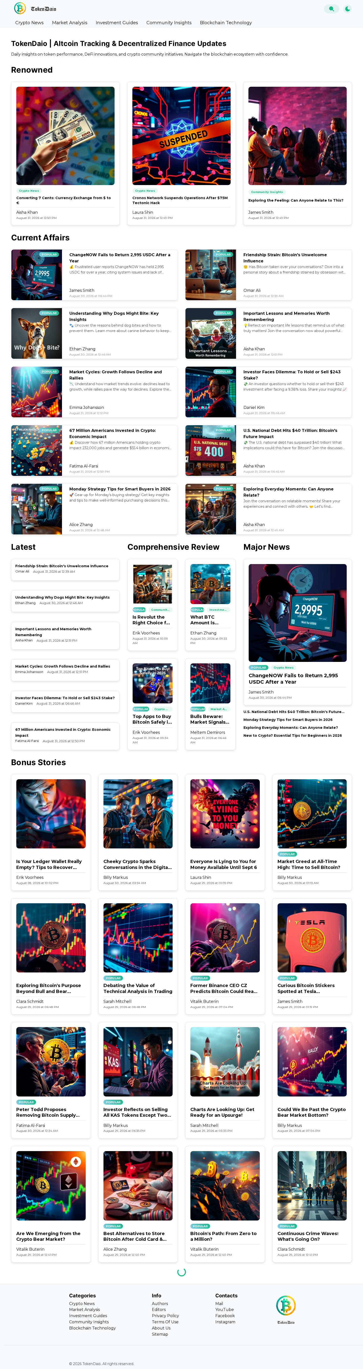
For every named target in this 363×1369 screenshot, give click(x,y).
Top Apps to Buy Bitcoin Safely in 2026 (152, 719)
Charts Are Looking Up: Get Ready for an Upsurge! (222, 1112)
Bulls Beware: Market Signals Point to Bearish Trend (209, 719)
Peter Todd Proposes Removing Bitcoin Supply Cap (46, 1112)
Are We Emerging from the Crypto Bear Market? (48, 1236)
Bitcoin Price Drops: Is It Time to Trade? (306, 1360)
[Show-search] (331, 8)
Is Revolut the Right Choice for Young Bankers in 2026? (152, 620)
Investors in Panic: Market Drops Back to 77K (221, 1360)
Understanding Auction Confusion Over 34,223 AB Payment (47, 1360)
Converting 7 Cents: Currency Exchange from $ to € (63, 200)
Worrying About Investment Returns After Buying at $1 (136, 1360)
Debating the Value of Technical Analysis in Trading (137, 988)
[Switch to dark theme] (347, 9)
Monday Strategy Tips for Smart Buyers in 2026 (120, 489)
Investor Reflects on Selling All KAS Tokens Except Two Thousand (135, 1112)
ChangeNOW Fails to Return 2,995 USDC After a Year (293, 679)
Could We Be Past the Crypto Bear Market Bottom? (312, 1112)
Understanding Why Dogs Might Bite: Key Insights (62, 597)
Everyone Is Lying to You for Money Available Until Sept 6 (223, 864)
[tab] (29, 22)
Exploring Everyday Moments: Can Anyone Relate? (290, 727)
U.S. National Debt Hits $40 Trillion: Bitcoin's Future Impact (292, 712)
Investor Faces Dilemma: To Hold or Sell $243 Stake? (65, 698)
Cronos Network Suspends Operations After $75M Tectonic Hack (180, 200)
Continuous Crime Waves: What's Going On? (308, 1236)
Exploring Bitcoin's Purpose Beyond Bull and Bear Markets (48, 988)
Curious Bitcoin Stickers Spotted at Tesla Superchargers (306, 988)
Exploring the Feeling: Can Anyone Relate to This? (295, 200)
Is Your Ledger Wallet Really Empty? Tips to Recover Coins (49, 864)
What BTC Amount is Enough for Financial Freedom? (203, 620)
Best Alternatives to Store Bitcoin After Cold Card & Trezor (134, 1237)
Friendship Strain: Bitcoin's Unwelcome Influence (61, 566)
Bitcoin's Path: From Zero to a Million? (223, 1236)
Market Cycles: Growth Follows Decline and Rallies (62, 666)
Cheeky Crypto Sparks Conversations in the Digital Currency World (136, 864)
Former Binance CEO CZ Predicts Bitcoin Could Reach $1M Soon (224, 988)
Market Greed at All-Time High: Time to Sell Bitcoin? (309, 864)
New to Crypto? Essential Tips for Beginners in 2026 (292, 735)
